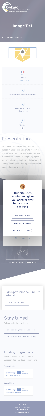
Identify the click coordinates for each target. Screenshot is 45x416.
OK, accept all (22, 215)
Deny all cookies (22, 223)
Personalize (19, 230)
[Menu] (40, 7)
